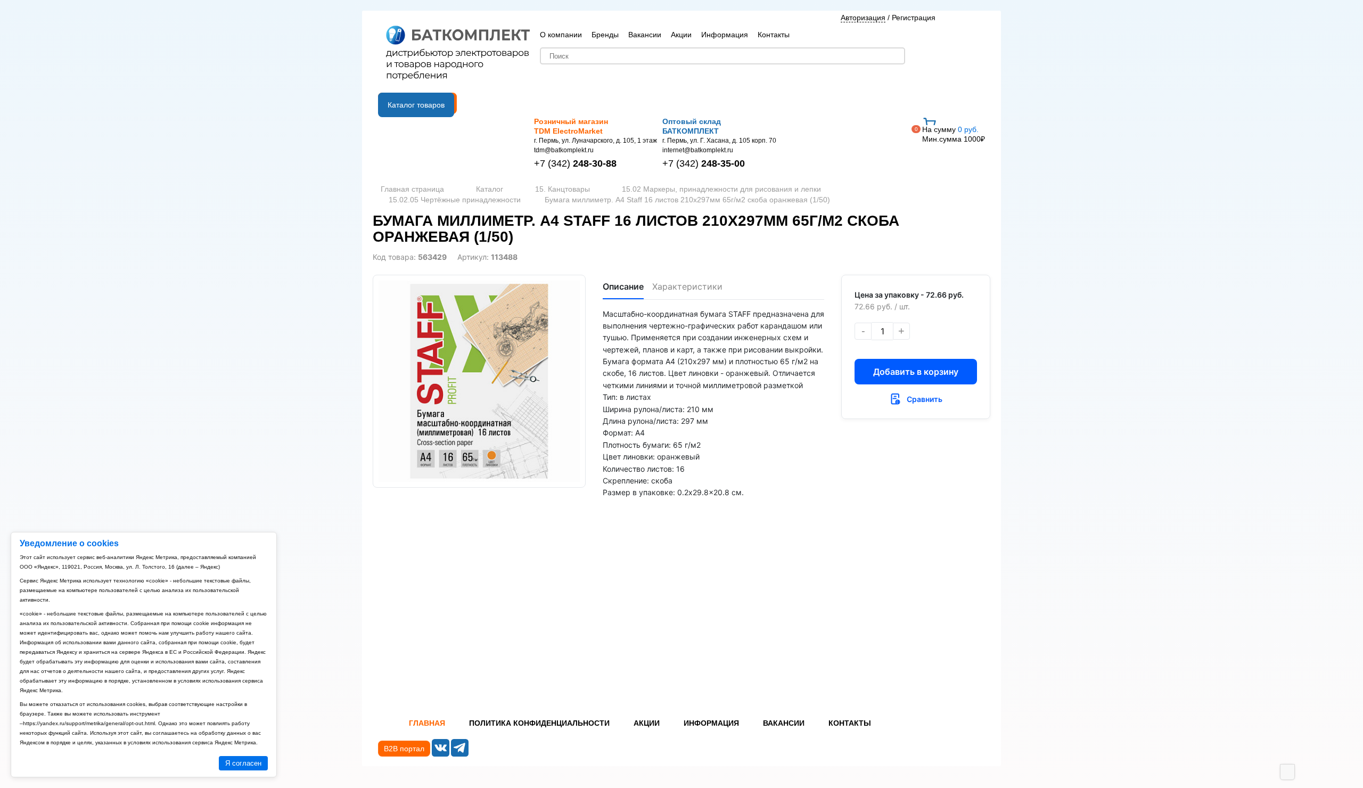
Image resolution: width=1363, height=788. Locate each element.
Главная (427, 723)
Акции (681, 34)
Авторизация (863, 17)
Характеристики (687, 286)
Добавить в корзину (915, 371)
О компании (561, 34)
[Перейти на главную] (458, 54)
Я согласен (243, 763)
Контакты (774, 34)
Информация (724, 34)
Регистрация (913, 17)
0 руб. (953, 134)
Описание (623, 286)
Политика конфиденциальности (539, 723)
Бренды (605, 34)
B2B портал (404, 748)
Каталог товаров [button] (416, 105)
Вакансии (644, 34)
